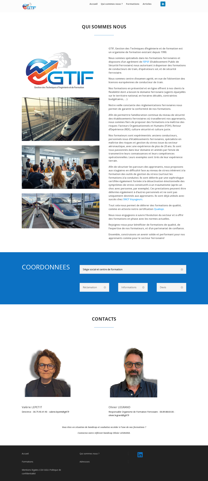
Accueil (93, 4)
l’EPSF (145, 61)
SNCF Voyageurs (132, 199)
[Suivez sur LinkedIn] (162, 4)
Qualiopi (159, 209)
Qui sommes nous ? (112, 4)
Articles (147, 4)
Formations (132, 4)
